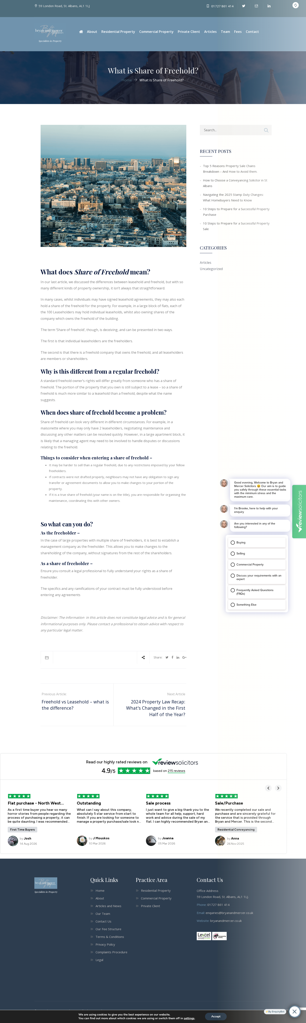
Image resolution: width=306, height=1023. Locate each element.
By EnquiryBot (276, 1011)
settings (189, 1018)
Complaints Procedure (111, 952)
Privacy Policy (105, 944)
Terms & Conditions (110, 937)
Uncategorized (211, 269)
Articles (210, 31)
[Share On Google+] (184, 657)
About (92, 31)
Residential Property (118, 31)
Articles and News (108, 906)
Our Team (103, 913)
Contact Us (103, 921)
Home (100, 890)
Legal (99, 960)
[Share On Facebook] (172, 657)
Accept (215, 1016)
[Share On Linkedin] (178, 657)
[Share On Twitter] (166, 657)
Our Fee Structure (108, 929)
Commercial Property (156, 31)
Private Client (189, 31)
